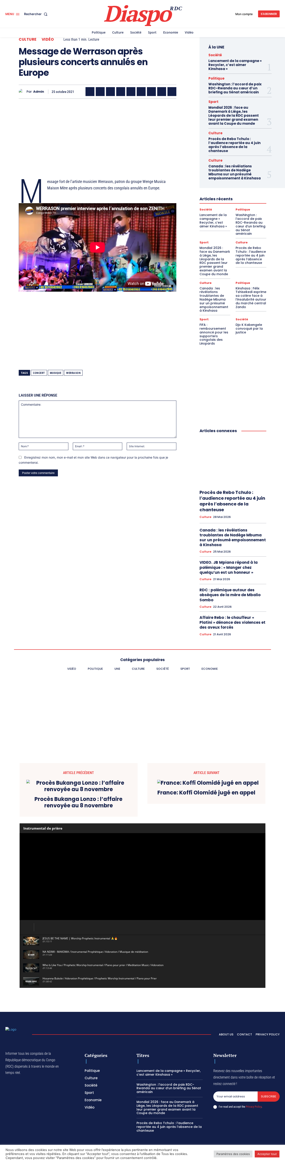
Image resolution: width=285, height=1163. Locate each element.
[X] (100, 91)
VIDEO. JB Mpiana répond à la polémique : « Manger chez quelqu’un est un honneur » (229, 567)
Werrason (73, 373)
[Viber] (120, 91)
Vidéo (48, 39)
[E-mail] (161, 91)
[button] (36, 14)
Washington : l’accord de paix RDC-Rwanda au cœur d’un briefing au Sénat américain (235, 88)
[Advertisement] (97, 133)
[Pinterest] (130, 91)
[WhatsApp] (110, 91)
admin (38, 92)
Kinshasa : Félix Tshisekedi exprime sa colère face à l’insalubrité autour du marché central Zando (251, 297)
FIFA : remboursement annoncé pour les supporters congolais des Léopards (214, 334)
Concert (39, 373)
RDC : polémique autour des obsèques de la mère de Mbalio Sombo (230, 594)
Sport (213, 101)
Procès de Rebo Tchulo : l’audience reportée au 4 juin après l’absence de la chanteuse (234, 144)
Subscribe (268, 1096)
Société (215, 55)
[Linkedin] (141, 91)
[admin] (22, 91)
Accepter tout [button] (267, 1154)
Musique (55, 373)
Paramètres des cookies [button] (233, 1154)
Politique (216, 78)
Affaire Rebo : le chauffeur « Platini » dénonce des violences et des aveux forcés (232, 622)
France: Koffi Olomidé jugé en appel (206, 793)
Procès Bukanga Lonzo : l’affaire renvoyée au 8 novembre (78, 802)
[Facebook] (90, 91)
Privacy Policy (253, 1106)
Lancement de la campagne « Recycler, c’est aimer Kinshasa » (235, 64)
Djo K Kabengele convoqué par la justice (249, 329)
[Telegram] (151, 91)
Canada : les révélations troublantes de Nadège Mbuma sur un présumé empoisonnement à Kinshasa (234, 172)
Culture (28, 39)
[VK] (171, 91)
